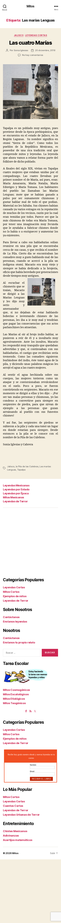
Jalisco (19, 35)
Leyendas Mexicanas (16, 485)
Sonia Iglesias (21, 50)
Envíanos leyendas (15, 621)
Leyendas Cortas (36, 35)
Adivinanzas (11, 835)
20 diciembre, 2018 (45, 50)
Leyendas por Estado (16, 489)
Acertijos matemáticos (17, 840)
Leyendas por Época (16, 493)
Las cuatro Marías (30, 42)
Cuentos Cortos (13, 805)
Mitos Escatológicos (16, 694)
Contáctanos (11, 617)
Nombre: (33, 765)
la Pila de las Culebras (27, 466)
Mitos (30, 6)
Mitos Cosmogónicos (16, 689)
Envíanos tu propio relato (19, 642)
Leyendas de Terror (15, 501)
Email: (32, 771)
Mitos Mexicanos (13, 497)
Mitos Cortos (11, 591)
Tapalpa (21, 469)
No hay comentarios (32, 55)
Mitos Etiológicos (14, 698)
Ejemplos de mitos (14, 596)
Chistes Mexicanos (15, 831)
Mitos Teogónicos (14, 703)
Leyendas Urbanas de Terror (21, 814)
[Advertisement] (30, 542)
